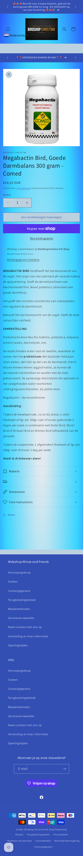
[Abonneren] (64, 769)
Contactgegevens (19, 591)
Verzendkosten (24, 188)
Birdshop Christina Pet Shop (39, 829)
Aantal (6, 194)
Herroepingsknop (19, 572)
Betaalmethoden (19, 609)
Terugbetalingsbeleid (22, 600)
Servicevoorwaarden (21, 618)
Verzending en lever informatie (28, 636)
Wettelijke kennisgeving (67, 840)
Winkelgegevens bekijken (23, 259)
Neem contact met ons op (25, 627)
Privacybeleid (60, 834)
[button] (8, 29)
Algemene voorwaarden (19, 840)
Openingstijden (18, 645)
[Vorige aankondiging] (7, 6)
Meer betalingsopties (41, 238)
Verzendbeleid (43, 840)
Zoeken (13, 581)
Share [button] (11, 515)
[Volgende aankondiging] (75, 6)
